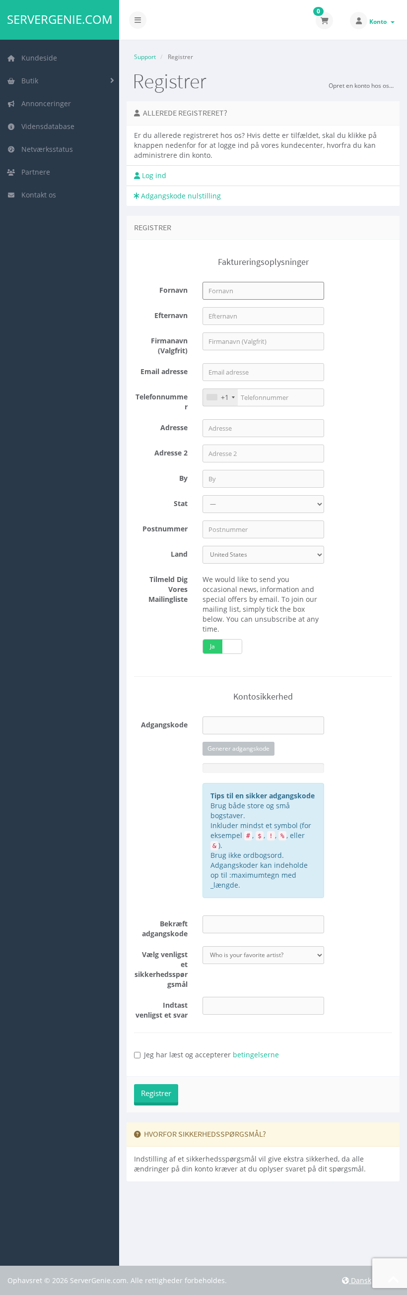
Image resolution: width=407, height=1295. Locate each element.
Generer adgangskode (238, 748)
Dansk (360, 1280)
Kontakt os (36, 194)
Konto (379, 21)
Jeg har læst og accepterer (211, 1054)
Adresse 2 (171, 452)
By (183, 478)
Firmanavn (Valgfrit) (169, 345)
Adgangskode (164, 724)
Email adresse (164, 371)
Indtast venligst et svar (162, 1010)
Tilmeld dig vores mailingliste (168, 589)
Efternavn (171, 315)
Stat (181, 503)
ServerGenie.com (60, 19)
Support (145, 57)
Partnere (33, 172)
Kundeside (37, 58)
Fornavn (173, 290)
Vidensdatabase (45, 126)
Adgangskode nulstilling (180, 195)
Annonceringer (44, 103)
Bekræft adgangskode (165, 928)
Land (179, 554)
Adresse (174, 427)
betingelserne (256, 1054)
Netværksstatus (45, 149)
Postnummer (165, 528)
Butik (27, 80)
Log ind (153, 175)
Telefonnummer (162, 401)
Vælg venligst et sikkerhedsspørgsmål (161, 969)
